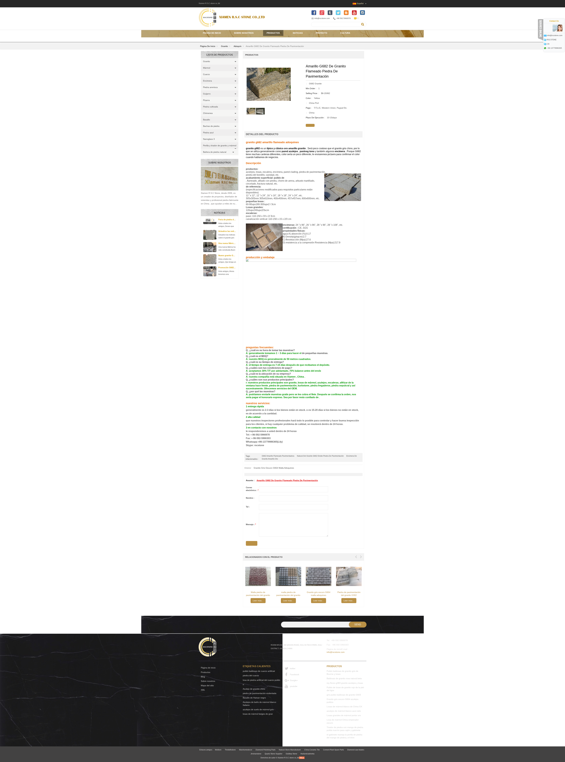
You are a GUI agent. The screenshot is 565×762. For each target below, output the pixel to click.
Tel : (248, 507)
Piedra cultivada (210, 106)
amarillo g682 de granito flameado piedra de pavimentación (287, 480)
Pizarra (206, 100)
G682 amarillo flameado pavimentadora (278, 456)
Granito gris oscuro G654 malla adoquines (274, 468)
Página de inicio (212, 33)
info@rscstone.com (322, 18)
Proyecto (321, 33)
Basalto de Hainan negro (254, 698)
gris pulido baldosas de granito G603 (344, 695)
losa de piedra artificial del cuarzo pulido (261, 680)
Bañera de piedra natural (214, 152)
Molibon (218, 750)
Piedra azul (208, 132)
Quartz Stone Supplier (273, 754)
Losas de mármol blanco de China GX (344, 706)
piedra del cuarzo (251, 675)
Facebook (294, 674)
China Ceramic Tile (312, 750)
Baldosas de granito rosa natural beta (344, 678)
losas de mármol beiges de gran (258, 714)
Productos (273, 33)
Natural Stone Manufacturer (290, 750)
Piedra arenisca (210, 87)
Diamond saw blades (355, 750)
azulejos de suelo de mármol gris (258, 709)
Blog (203, 676)
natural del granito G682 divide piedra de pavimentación (320, 456)
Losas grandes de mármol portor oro (344, 715)
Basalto (206, 119)
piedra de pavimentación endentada (259, 693)
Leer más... (258, 600)
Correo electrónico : (252, 488)
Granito (224, 46)
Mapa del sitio (207, 685)
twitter (292, 668)
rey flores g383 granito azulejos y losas (345, 683)
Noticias (298, 33)
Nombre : (250, 498)
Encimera (207, 81)
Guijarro (207, 94)
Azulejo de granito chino (254, 689)
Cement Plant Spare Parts (333, 750)
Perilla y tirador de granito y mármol (219, 145)
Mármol (206, 68)
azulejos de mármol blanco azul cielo (344, 711)
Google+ (294, 680)
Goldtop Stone (291, 754)
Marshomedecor (245, 750)
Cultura (345, 33)
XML (203, 690)
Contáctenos (211, 39)
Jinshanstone (256, 754)
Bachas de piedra (211, 126)
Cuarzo (206, 74)
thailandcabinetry (307, 754)
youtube (293, 686)
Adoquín (237, 46)
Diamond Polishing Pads (265, 750)
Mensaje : (251, 524)
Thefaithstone (230, 750)
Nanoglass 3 (209, 139)
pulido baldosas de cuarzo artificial (259, 671)
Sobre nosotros (244, 33)
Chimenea (208, 113)
